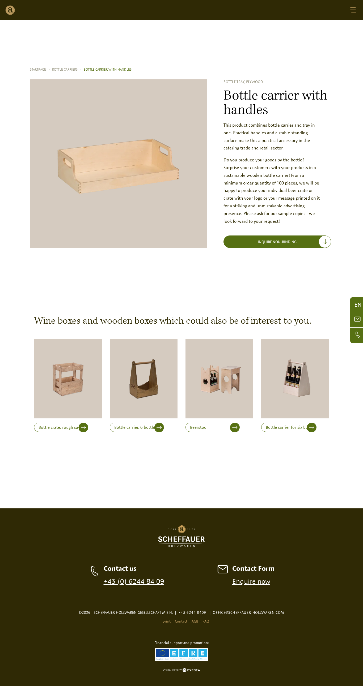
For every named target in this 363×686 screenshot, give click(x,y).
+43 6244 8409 (190, 612)
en (358, 304)
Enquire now (251, 581)
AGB (195, 621)
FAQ (205, 621)
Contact (181, 621)
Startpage (40, 69)
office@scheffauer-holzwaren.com (246, 612)
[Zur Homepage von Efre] (181, 655)
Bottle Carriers (67, 69)
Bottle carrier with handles (108, 69)
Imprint (164, 621)
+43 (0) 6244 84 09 (134, 581)
